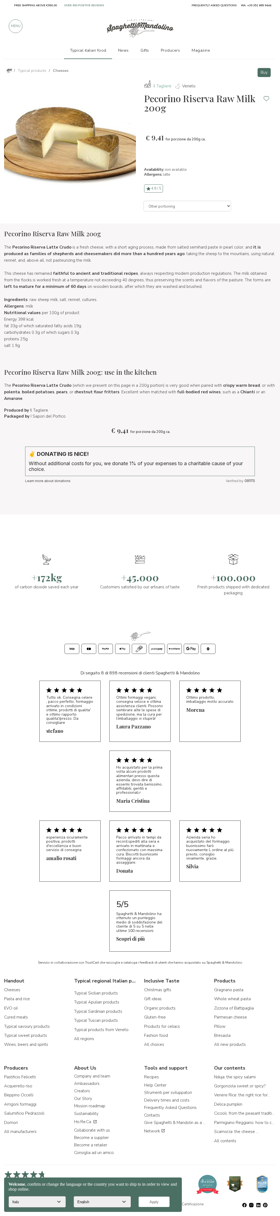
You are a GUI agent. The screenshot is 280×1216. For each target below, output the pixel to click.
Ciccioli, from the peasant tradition (245, 1113)
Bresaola (222, 1035)
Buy (264, 72)
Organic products (160, 1008)
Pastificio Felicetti (20, 1077)
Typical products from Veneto (101, 1029)
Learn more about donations (48, 481)
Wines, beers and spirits (26, 1044)
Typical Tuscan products (96, 1020)
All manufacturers (20, 1131)
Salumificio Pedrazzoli (24, 1113)
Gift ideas (153, 999)
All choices (154, 1044)
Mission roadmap (89, 1106)
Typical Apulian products (96, 1002)
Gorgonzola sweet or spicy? (240, 1086)
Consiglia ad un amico (94, 1152)
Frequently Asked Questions (170, 1107)
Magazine (201, 50)
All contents (225, 1141)
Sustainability (86, 1113)
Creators (82, 1091)
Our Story (83, 1098)
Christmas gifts (157, 990)
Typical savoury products (27, 1026)
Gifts (145, 50)
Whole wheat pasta (232, 999)
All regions (84, 1038)
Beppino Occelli (18, 1095)
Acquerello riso (18, 1086)
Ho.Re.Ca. (83, 1121)
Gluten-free (155, 1017)
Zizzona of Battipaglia (234, 1008)
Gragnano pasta (228, 990)
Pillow (220, 1026)
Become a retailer (90, 1145)
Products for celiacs (162, 1026)
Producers (170, 50)
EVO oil (11, 1008)
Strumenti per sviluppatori (168, 1092)
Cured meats (16, 1017)
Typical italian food (88, 50)
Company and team (92, 1076)
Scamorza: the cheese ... (236, 1131)
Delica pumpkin (228, 1104)
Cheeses (12, 990)
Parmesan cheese (230, 1017)
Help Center (155, 1085)
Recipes (151, 1077)
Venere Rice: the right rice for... (242, 1095)
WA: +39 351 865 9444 (256, 5)
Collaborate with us (92, 1130)
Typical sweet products (25, 1035)
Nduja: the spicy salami (235, 1077)
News (123, 50)
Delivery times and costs (166, 1100)
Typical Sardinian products (98, 1011)
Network (152, 1131)
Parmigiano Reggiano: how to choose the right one (245, 1122)
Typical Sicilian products (96, 993)
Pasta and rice (17, 999)
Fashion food (156, 1035)
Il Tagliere (162, 86)
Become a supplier (91, 1137)
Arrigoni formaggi (20, 1104)
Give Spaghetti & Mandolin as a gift (175, 1122)
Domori (11, 1122)
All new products (230, 1044)
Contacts (152, 1115)
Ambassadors (87, 1083)
